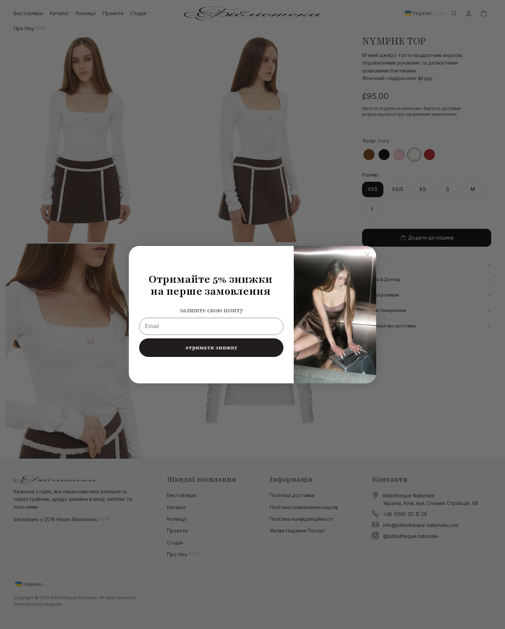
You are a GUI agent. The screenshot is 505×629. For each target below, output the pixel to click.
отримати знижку (211, 347)
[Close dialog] (367, 255)
